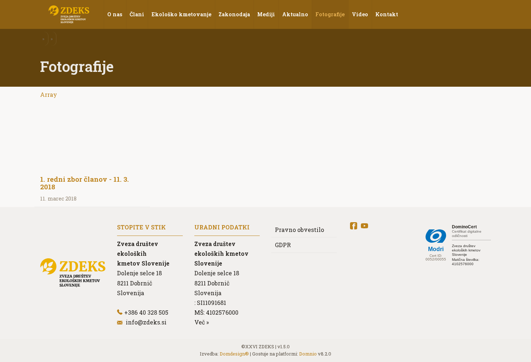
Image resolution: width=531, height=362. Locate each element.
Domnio (308, 354)
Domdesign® (234, 354)
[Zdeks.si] (69, 14)
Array (48, 94)
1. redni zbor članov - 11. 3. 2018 (84, 182)
